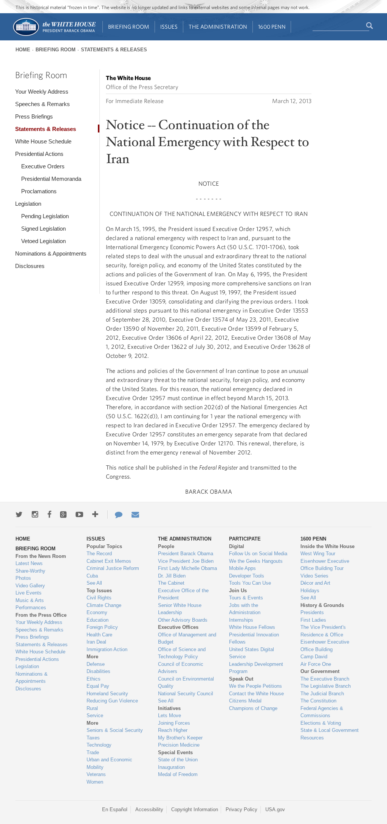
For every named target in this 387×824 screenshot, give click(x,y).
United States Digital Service (251, 653)
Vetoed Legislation (43, 241)
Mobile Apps (242, 568)
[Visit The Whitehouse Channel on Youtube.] (79, 514)
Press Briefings (34, 116)
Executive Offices (178, 627)
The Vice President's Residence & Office (323, 631)
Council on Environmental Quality (186, 682)
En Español (114, 809)
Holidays (309, 590)
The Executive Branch (324, 679)
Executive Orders (43, 166)
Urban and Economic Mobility (109, 763)
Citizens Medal (245, 701)
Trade (93, 752)
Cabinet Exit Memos (109, 561)
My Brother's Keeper (180, 738)
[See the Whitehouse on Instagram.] (35, 514)
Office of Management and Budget (187, 638)
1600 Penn (272, 26)
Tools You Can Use (250, 583)
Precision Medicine (179, 745)
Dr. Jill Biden (172, 576)
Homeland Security (107, 693)
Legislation (28, 203)
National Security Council (185, 693)
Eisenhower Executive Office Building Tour (324, 564)
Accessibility (149, 809)
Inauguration (171, 767)
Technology (99, 745)
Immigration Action (107, 649)
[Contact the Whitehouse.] (114, 514)
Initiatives (169, 708)
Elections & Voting (320, 723)
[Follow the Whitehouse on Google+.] (63, 514)
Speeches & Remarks (42, 104)
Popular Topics (104, 546)
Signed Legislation (43, 228)
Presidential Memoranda (51, 179)
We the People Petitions (255, 686)
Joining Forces (174, 723)
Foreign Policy (102, 627)
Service (95, 715)
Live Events (28, 593)
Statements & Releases (114, 49)
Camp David (313, 656)
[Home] (54, 35)
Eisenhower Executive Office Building (324, 645)
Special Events (175, 752)
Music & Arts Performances (30, 604)
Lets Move (169, 715)
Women (95, 782)
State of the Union (178, 759)
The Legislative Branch (325, 686)
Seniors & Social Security (115, 730)
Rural (92, 708)
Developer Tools (246, 576)
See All (94, 583)
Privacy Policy (241, 809)
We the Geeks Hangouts (256, 561)
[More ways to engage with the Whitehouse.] (95, 514)
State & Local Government (329, 730)
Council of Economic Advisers (180, 668)
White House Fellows (252, 627)
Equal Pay (98, 686)
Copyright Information (194, 809)
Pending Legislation (45, 216)
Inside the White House (327, 546)
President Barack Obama (185, 553)
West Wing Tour (317, 553)
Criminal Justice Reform (113, 568)
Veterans (96, 774)
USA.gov (275, 809)
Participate (245, 539)
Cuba (92, 576)
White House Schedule (43, 141)
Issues (169, 26)
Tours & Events (246, 598)
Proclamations (39, 191)
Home (22, 49)
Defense (96, 664)
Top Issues (99, 590)
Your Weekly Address (41, 91)
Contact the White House (256, 693)
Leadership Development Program (256, 668)
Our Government (319, 671)
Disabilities (98, 671)
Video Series (314, 576)
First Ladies (313, 620)
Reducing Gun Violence (112, 701)
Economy (97, 612)
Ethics (94, 679)
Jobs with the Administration (244, 609)
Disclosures (30, 266)
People (166, 546)
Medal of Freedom (178, 774)
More (92, 656)
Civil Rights (99, 598)
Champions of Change (253, 708)
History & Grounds (322, 605)
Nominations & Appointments (51, 253)
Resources (312, 738)
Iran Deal (96, 642)
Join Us (238, 590)
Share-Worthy (30, 571)
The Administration (218, 26)
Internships (241, 620)
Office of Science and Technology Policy (182, 653)
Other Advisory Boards (182, 620)
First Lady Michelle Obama (187, 568)
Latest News (29, 563)
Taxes (93, 738)
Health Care (99, 635)
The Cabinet (171, 583)
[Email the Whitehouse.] (135, 514)
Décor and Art (315, 583)
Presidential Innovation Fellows (254, 638)
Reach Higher (172, 730)
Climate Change (104, 605)
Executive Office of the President (183, 594)
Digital (236, 546)
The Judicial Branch (322, 693)
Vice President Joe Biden (186, 561)
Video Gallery (30, 585)
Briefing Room (128, 26)
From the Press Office (41, 615)
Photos (23, 578)
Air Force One (315, 664)
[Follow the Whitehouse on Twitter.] (19, 514)
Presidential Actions (39, 154)
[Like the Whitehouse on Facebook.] (49, 514)
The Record (99, 553)
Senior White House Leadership (179, 609)
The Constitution (318, 701)
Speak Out (241, 679)
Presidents (312, 612)
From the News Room (40, 556)
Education (97, 620)
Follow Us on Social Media (258, 553)
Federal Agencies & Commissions (321, 712)
